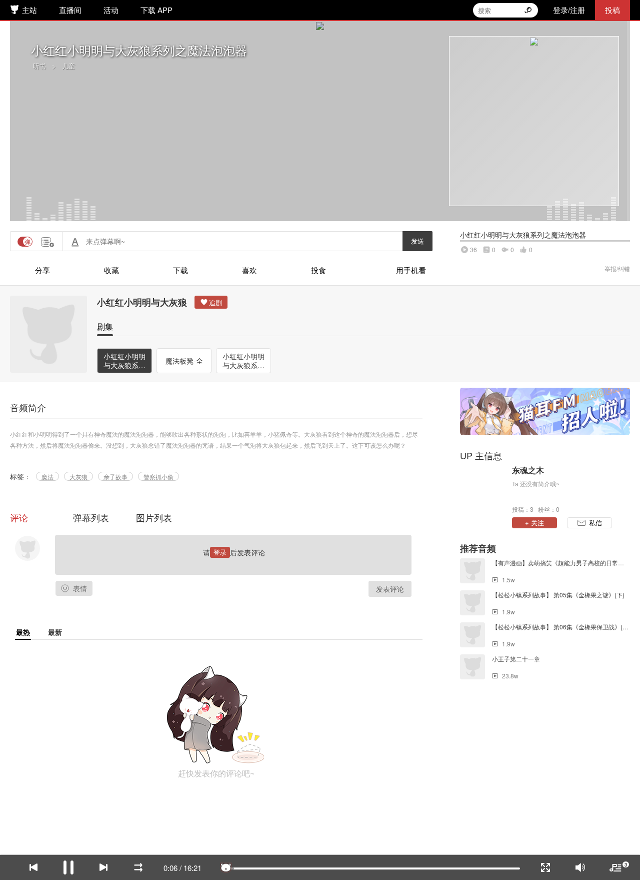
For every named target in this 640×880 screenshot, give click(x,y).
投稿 (612, 10)
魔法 (48, 476)
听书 (39, 66)
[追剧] (211, 302)
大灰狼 (79, 476)
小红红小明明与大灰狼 (142, 302)
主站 (29, 10)
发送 (417, 241)
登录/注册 (569, 10)
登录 (220, 552)
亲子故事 (116, 476)
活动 (111, 10)
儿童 (68, 66)
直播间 (70, 10)
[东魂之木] (483, 488)
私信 (595, 522)
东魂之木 (528, 470)
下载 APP (156, 10)
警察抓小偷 (159, 476)
